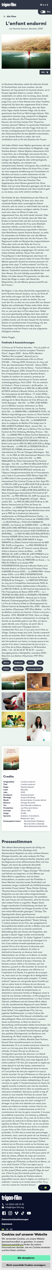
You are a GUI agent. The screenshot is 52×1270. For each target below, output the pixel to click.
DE (3, 1229)
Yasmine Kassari (20, 28)
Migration (18, 669)
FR (7, 1229)
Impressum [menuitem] (7, 1224)
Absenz (6, 663)
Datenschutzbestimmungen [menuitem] (15, 1219)
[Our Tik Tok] (22, 1213)
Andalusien (18, 663)
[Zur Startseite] (19, 5)
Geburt (6, 669)
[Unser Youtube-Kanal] (29, 1213)
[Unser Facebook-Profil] (4, 1213)
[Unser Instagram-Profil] (10, 1213)
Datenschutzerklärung (12, 1244)
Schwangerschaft (34, 669)
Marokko (33, 28)
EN (11, 1229)
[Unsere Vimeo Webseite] (16, 1213)
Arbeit (30, 663)
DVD (43, 72)
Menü (44, 5)
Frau (40, 663)
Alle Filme (11, 16)
